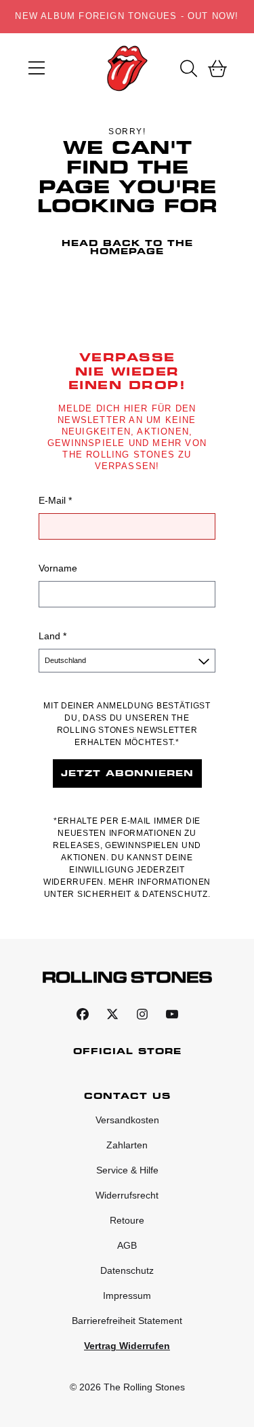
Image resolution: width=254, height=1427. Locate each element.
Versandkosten (127, 1119)
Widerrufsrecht (127, 1195)
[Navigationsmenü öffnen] (36, 68)
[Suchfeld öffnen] (187, 68)
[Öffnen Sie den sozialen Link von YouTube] (172, 1014)
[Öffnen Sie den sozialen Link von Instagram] (142, 1014)
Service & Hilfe (127, 1170)
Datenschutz (127, 1270)
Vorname (58, 568)
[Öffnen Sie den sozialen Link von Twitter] (112, 1014)
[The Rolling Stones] (127, 68)
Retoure (127, 1220)
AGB (127, 1245)
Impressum (127, 1295)
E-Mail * (55, 500)
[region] (127, 16)
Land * (52, 635)
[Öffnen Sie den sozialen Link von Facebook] (83, 1014)
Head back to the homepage (127, 247)
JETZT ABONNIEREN (127, 773)
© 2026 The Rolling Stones (127, 1387)
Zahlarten (127, 1145)
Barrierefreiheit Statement (127, 1320)
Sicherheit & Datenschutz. (144, 894)
